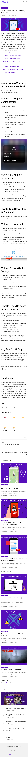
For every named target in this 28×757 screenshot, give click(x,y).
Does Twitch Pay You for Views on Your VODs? (16, 708)
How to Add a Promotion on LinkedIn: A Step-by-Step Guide (16, 736)
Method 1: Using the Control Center (13, 55)
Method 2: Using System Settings (12, 66)
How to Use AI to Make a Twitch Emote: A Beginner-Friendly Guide (15, 700)
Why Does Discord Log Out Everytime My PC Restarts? (15, 715)
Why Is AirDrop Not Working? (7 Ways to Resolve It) (14, 453)
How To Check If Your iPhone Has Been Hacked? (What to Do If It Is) (12, 524)
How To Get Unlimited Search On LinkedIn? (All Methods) (15, 729)
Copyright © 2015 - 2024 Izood (14, 754)
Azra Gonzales (5, 495)
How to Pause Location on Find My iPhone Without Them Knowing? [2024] (13, 488)
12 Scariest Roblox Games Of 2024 (10, 444)
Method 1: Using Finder (10, 64)
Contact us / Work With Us (14, 746)
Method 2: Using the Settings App (12, 58)
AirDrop (11, 130)
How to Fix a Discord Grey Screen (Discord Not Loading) (16, 722)
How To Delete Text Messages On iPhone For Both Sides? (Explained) (14, 559)
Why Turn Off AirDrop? (10, 72)
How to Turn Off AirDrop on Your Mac (11, 61)
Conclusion (5, 75)
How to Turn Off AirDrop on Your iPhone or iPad (13, 53)
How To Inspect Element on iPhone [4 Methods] (11, 599)
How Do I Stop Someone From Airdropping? (13, 69)
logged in (8, 682)
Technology (4, 484)
